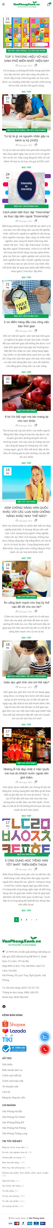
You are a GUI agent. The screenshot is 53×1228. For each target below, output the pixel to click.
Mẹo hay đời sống (16, 130)
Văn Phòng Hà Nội (12, 1111)
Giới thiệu (7, 1064)
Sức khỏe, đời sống (11, 1186)
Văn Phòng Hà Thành (13, 1117)
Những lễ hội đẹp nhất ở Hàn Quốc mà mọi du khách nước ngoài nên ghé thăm (26, 773)
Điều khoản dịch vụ (12, 1070)
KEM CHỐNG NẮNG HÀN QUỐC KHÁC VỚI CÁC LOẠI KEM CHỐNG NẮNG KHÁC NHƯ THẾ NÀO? (26, 512)
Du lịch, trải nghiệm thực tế (14, 1152)
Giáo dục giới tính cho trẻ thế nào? (26, 682)
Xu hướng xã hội (10, 1206)
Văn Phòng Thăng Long (14, 1133)
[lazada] (14, 1031)
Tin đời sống (8, 1191)
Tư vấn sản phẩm (36, 51)
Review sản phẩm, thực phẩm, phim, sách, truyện (25, 1173)
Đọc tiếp (26, 92)
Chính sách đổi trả (11, 1075)
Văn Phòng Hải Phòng (14, 1128)
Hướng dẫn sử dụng (11, 1157)
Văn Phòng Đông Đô (13, 1122)
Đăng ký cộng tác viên (13, 1097)
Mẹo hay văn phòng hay (26, 206)
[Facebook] (4, 1007)
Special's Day (8, 1181)
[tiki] (13, 1023)
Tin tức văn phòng (17, 51)
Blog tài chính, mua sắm (13, 1147)
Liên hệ (6, 1092)
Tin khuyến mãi (10, 1086)
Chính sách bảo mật (12, 1081)
